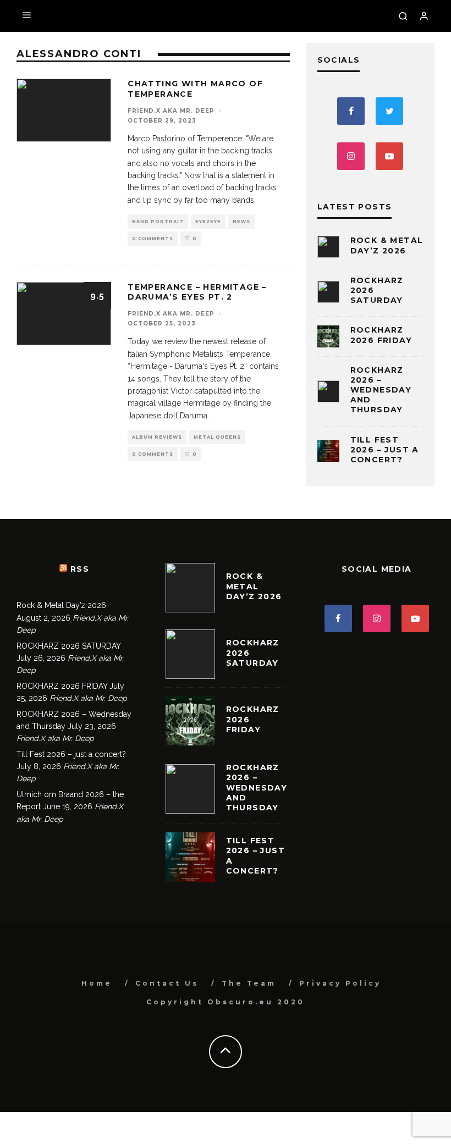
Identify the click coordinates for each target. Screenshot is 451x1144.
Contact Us (167, 983)
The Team (249, 983)
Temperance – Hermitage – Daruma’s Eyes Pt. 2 (197, 292)
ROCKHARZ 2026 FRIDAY (381, 335)
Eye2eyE (208, 221)
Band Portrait (158, 221)
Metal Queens (217, 437)
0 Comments (152, 238)
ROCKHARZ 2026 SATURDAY (68, 646)
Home (96, 983)
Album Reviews (157, 437)
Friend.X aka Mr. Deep (171, 110)
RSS (79, 569)
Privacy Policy (340, 983)
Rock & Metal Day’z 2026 (387, 245)
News (241, 221)
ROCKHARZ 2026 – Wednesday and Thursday (381, 390)
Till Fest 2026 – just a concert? (384, 450)
